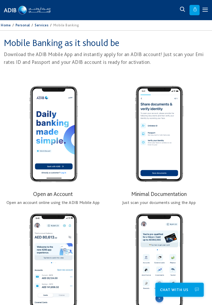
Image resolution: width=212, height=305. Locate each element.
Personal (23, 25)
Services (41, 25)
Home (6, 25)
